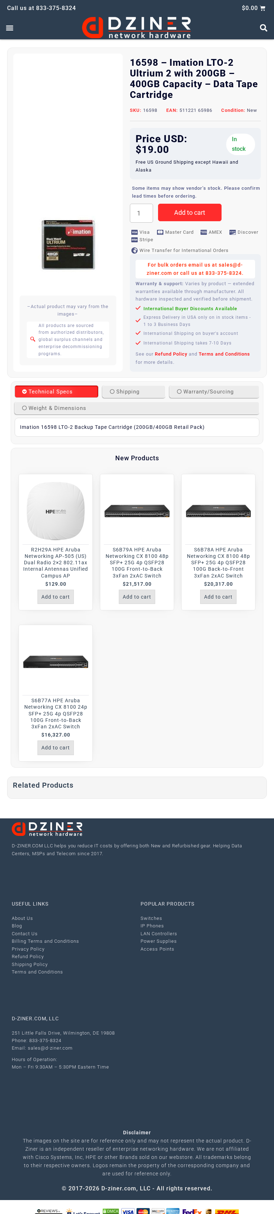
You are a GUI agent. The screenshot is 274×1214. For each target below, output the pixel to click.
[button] (9, 28)
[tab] (56, 391)
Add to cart (189, 212)
